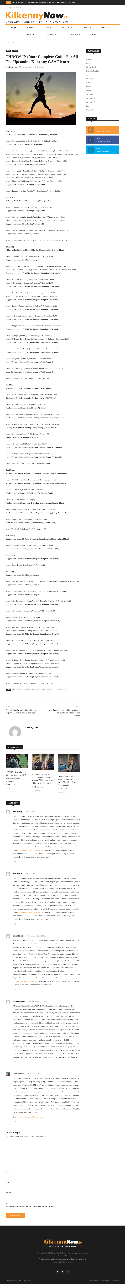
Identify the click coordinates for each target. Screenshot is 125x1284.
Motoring (52, 34)
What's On (90, 110)
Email (8, 1182)
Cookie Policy (105, 1281)
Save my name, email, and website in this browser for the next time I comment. (30, 1206)
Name (8, 1172)
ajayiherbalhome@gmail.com (28, 850)
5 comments (41, 67)
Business (31, 28)
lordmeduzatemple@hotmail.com (30, 1117)
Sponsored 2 (90, 102)
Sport (49, 28)
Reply (14, 861)
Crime (88, 63)
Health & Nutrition (92, 71)
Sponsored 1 (90, 98)
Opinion (87, 28)
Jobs (94, 34)
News (13, 28)
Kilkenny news (47, 690)
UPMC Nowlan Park (61, 690)
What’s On (67, 28)
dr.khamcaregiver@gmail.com (24, 981)
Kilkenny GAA (17, 690)
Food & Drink (74, 34)
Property (32, 34)
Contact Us (115, 1281)
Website (8, 1192)
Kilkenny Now (12, 67)
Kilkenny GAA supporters (33, 690)
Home (8, 43)
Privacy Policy (94, 1281)
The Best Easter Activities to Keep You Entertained (30, 2)
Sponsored (106, 28)
